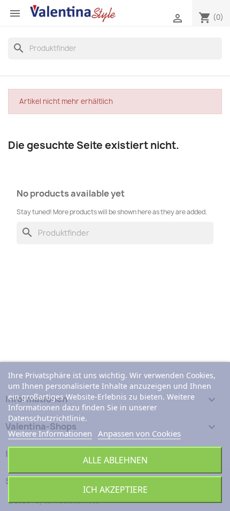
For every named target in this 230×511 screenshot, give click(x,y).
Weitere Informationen (50, 433)
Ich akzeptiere (115, 489)
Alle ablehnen (115, 460)
